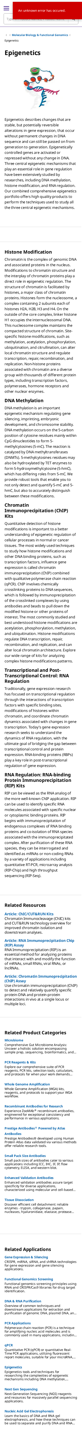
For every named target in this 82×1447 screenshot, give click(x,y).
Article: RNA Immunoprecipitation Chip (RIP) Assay (39, 942)
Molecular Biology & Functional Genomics (40, 35)
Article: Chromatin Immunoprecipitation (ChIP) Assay (41, 978)
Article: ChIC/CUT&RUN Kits (29, 914)
